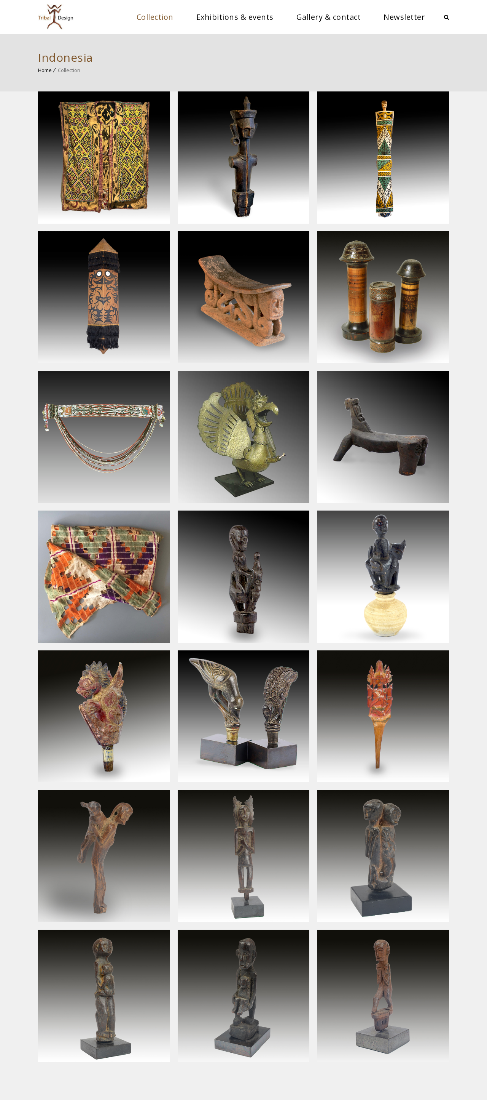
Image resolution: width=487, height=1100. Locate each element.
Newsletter (404, 17)
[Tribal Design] (55, 17)
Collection (155, 17)
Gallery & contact (328, 17)
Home (45, 70)
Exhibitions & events (235, 17)
